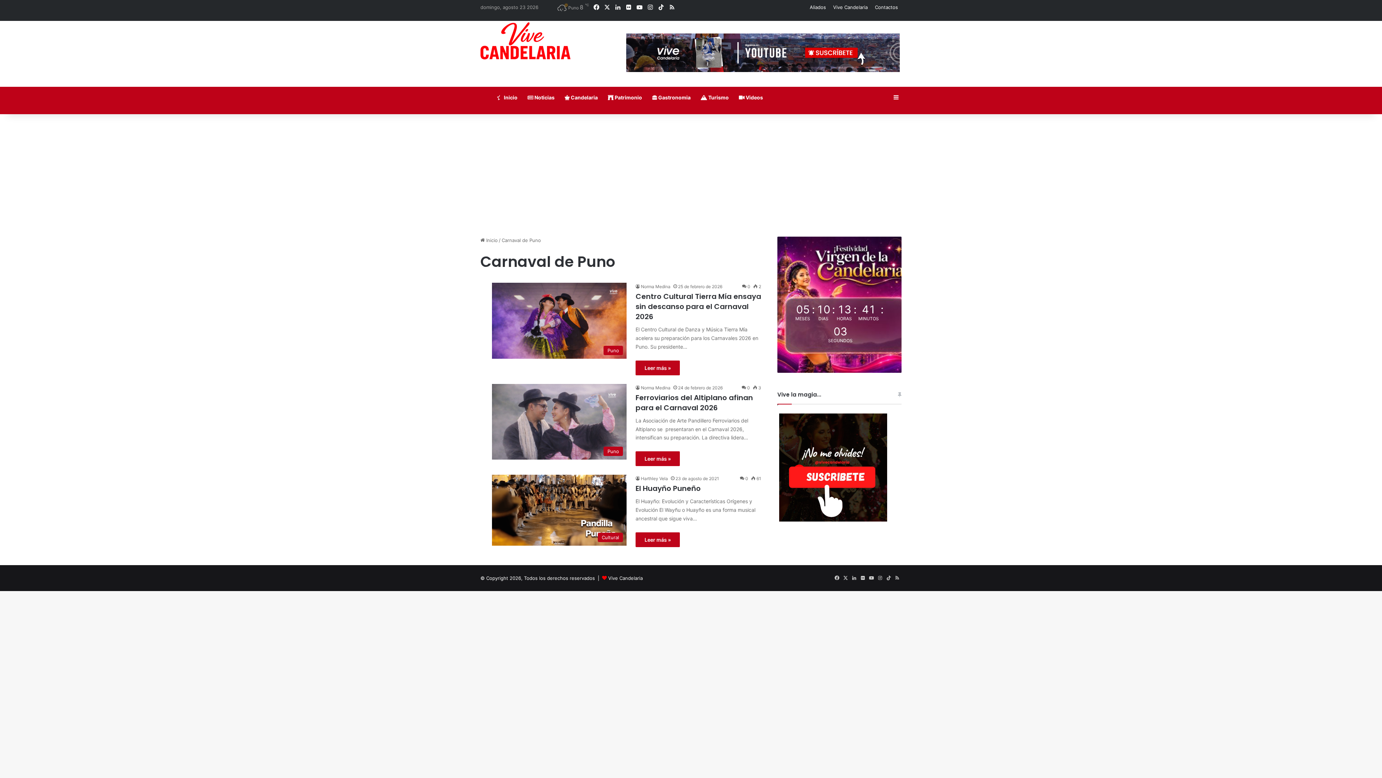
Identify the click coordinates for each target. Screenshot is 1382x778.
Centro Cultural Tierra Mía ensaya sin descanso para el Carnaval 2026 (698, 306)
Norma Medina (655, 286)
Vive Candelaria (850, 7)
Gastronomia (674, 97)
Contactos (886, 7)
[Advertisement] (691, 175)
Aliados (818, 7)
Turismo (718, 97)
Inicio (510, 97)
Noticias (544, 97)
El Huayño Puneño (668, 488)
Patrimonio (628, 97)
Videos (754, 97)
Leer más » (658, 368)
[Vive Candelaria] (525, 40)
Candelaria (584, 97)
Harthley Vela (654, 478)
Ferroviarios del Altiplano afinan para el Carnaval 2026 (694, 403)
